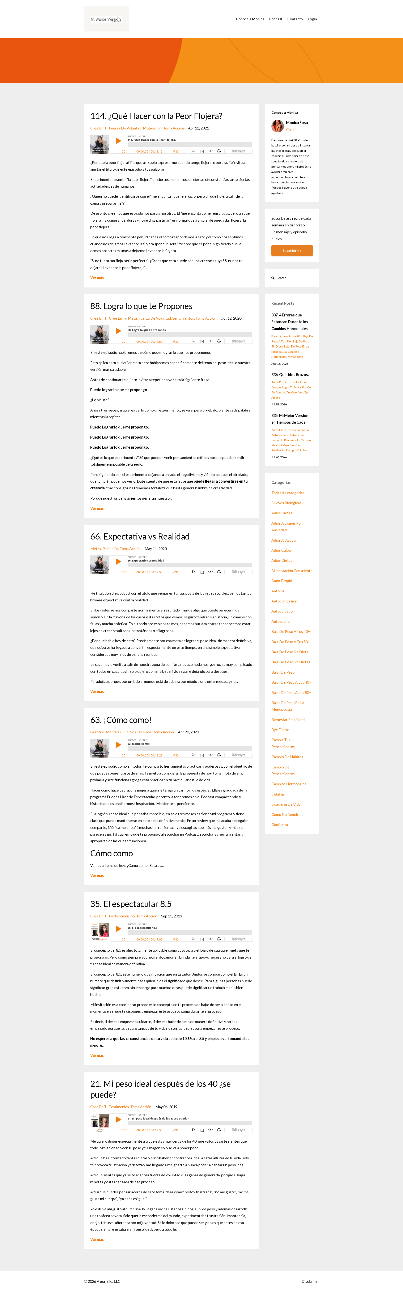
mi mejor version (289, 445)
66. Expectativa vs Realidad (140, 536)
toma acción (173, 128)
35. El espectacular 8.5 (131, 904)
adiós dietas (281, 560)
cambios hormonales (288, 783)
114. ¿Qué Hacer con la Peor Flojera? (156, 116)
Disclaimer (310, 1281)
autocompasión (299, 430)
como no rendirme (283, 440)
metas (95, 548)
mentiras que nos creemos (129, 732)
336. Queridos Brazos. (290, 374)
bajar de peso (282, 672)
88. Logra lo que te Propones (141, 306)
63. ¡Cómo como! (121, 720)
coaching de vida (286, 804)
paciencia (110, 548)
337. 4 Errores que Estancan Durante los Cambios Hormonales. (290, 322)
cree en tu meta (123, 318)
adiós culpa (281, 550)
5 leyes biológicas (286, 502)
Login (312, 19)
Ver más (97, 277)
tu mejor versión (297, 392)
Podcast (276, 19)
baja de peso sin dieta (289, 651)
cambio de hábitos (287, 756)
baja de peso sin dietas (290, 662)
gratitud (97, 732)
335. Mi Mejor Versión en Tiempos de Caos (289, 419)
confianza (279, 824)
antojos (277, 591)
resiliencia (277, 450)
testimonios (119, 1106)
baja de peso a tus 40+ (286, 336)
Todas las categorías (287, 492)
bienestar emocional (288, 719)
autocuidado (279, 435)
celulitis (278, 794)
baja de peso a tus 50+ (290, 641)
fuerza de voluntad (125, 128)
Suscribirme (292, 250)
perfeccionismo (122, 916)
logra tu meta (291, 387)
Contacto (295, 19)
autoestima (296, 435)
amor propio (279, 382)
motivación (152, 128)
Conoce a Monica (250, 19)
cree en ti (98, 128)
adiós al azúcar (284, 540)
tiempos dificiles (296, 450)
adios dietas (279, 430)
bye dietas (280, 729)
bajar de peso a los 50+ (291, 692)
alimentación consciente (292, 570)
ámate (275, 397)
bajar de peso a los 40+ (291, 682)
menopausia (295, 356)
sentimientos (183, 318)
